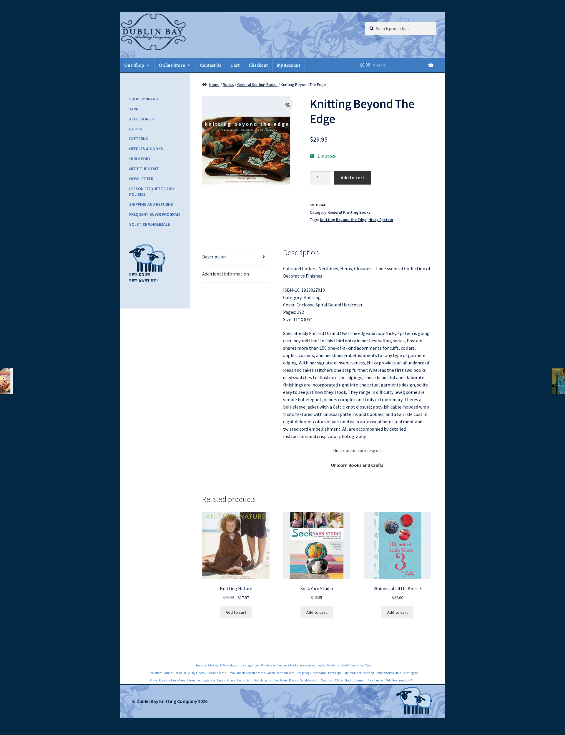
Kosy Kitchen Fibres (172, 680)
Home (214, 84)
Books (228, 84)
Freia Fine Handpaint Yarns (246, 673)
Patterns (138, 138)
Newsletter (141, 178)
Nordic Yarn (244, 680)
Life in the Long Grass (201, 680)
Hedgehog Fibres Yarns (311, 673)
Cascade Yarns (216, 673)
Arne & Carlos (173, 673)
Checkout (258, 65)
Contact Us (210, 65)
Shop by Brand (143, 99)
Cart (235, 65)
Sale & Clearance (352, 665)
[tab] (236, 257)
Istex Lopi (334, 673)
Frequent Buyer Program (154, 214)
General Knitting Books (257, 84)
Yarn (134, 109)
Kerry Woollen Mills (388, 673)
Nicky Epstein (380, 219)
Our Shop (134, 65)
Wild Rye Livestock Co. (400, 680)
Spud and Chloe (332, 680)
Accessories (141, 119)
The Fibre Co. (375, 680)
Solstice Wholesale (149, 224)
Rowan (293, 680)
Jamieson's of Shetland (358, 673)
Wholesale (268, 665)
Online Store (172, 65)
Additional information (225, 274)
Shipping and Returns (151, 204)
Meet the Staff (144, 168)
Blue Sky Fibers (194, 673)
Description (214, 257)
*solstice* (155, 673)
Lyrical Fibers (226, 680)
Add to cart (352, 177)
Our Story (139, 158)
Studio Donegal (354, 680)
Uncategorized (249, 665)
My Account (288, 65)
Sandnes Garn (309, 680)
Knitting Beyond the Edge (343, 219)
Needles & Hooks (146, 148)
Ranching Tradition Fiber (270, 680)
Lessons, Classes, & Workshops (217, 665)
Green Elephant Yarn (281, 673)
